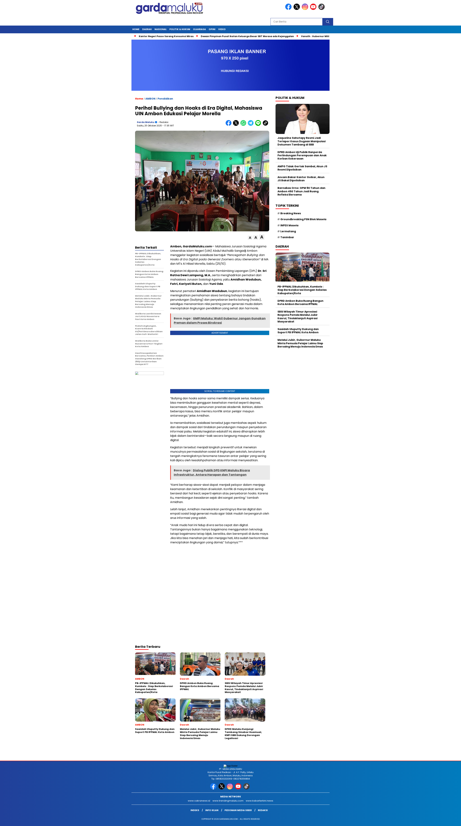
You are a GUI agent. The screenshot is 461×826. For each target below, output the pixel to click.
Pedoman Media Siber (238, 810)
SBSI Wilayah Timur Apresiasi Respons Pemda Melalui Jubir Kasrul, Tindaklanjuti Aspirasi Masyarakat (298, 316)
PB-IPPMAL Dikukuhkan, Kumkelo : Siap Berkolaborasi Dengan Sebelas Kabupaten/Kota (302, 290)
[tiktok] (322, 9)
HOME (135, 29)
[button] (250, 238)
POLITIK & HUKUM (179, 29)
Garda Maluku (145, 122)
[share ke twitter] (236, 125)
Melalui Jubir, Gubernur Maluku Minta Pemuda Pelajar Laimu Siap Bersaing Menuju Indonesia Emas (300, 343)
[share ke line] (259, 125)
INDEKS (195, 810)
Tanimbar (287, 237)
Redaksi (263, 810)
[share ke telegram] (251, 125)
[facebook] (289, 9)
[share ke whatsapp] (244, 125)
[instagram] (305, 9)
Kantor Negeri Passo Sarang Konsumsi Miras (138, 36)
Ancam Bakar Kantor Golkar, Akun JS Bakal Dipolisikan (301, 178)
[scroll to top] (444, 820)
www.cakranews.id (199, 800)
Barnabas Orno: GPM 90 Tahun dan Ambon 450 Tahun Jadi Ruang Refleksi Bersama (301, 191)
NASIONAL (161, 29)
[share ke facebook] (229, 125)
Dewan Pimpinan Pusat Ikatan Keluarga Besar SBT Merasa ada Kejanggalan (219, 36)
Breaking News (290, 213)
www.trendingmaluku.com (227, 800)
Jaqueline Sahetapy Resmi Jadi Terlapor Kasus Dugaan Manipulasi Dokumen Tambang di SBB (302, 141)
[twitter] (297, 9)
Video (222, 29)
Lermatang (288, 231)
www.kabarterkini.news (259, 800)
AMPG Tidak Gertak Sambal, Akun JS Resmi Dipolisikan (302, 167)
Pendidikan (165, 98)
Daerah (147, 29)
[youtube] (314, 9)
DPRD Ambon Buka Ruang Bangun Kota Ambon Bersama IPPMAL (300, 302)
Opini (212, 29)
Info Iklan (211, 810)
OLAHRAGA (199, 29)
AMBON (150, 98)
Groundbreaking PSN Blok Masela (303, 219)
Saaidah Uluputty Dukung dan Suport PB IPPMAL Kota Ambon (298, 330)
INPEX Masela (289, 225)
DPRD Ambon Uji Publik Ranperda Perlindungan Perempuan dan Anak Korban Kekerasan (302, 155)
